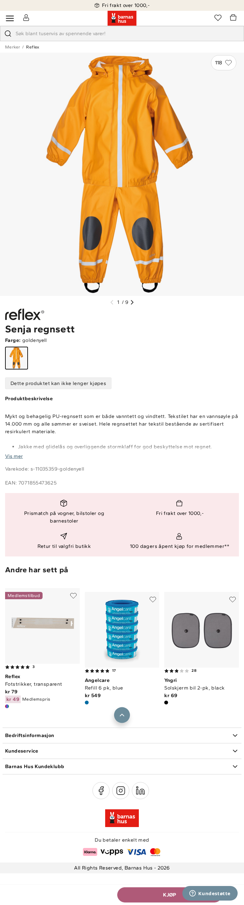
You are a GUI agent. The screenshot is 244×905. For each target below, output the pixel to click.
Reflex (32, 47)
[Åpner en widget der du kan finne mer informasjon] (210, 894)
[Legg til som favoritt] (73, 595)
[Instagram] (120, 790)
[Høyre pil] (132, 302)
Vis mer (14, 456)
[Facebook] (101, 790)
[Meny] (9, 18)
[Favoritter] (218, 17)
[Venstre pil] (112, 302)
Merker (12, 47)
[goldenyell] (16, 358)
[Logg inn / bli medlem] (26, 17)
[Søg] (8, 33)
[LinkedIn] (140, 790)
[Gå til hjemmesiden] (122, 18)
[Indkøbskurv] (234, 18)
